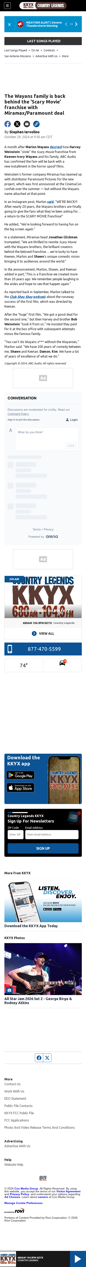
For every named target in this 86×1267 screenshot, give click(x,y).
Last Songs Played (15, 50)
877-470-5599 (44, 649)
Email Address (34, 827)
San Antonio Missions (17, 56)
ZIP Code (13, 827)
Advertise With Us (46, 56)
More (65, 56)
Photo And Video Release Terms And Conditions (39, 1127)
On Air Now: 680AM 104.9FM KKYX (43, 611)
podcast (39, 297)
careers (43, 1197)
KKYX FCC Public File (19, 1113)
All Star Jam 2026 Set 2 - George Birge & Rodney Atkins (38, 1001)
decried (56, 147)
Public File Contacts (18, 1106)
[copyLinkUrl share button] (36, 124)
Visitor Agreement (68, 1191)
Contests (49, 50)
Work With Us (14, 1091)
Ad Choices (12, 1197)
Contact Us (12, 1084)
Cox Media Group (26, 1188)
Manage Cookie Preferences (23, 1203)
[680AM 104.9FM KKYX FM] (43, 6)
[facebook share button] (7, 124)
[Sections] (7, 5)
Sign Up (43, 848)
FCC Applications (16, 1120)
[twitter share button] (17, 124)
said (50, 202)
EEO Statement (15, 1098)
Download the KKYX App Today (31, 926)
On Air (35, 50)
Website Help (13, 1164)
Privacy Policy (19, 1194)
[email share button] (27, 124)
